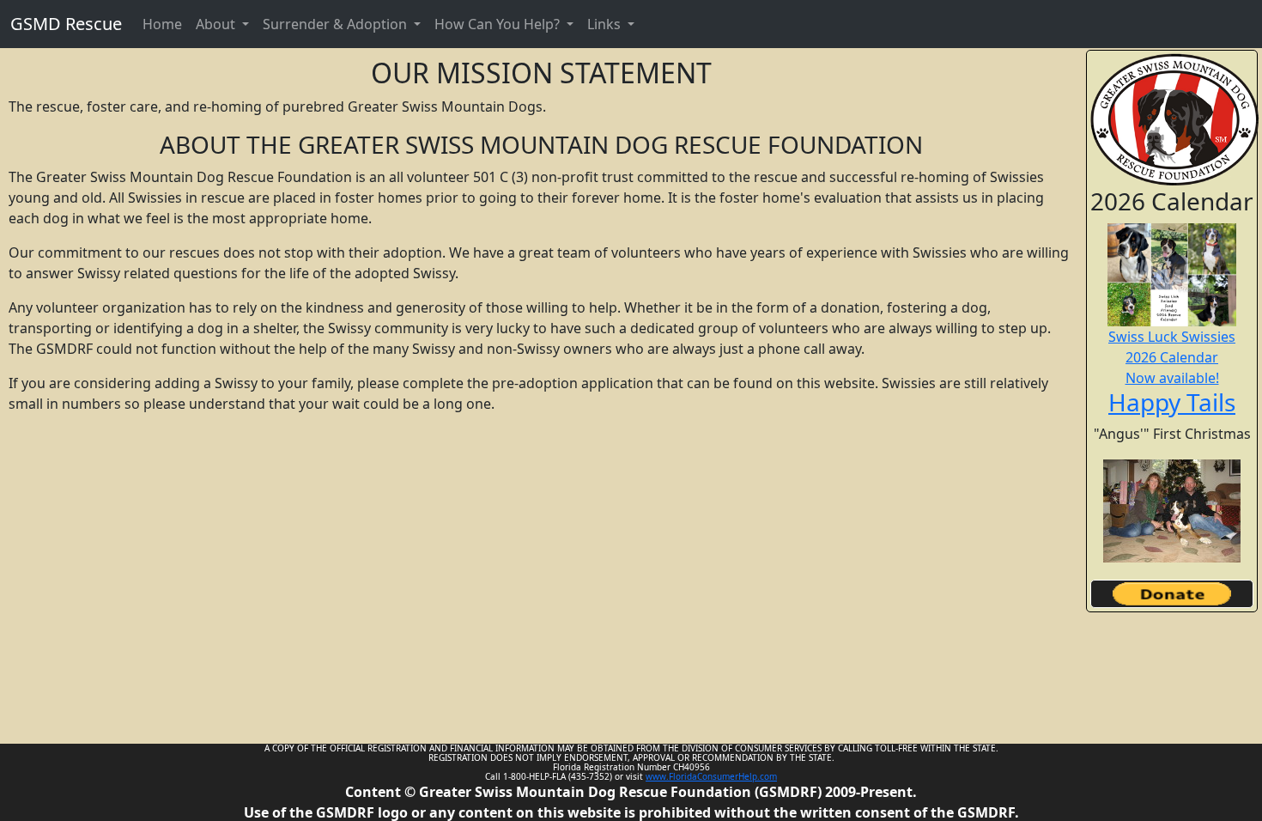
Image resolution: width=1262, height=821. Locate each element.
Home (162, 24)
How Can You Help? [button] (498, 24)
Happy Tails (1171, 402)
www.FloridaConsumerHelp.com (711, 776)
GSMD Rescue (66, 23)
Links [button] (605, 24)
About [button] (217, 24)
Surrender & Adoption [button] (336, 24)
